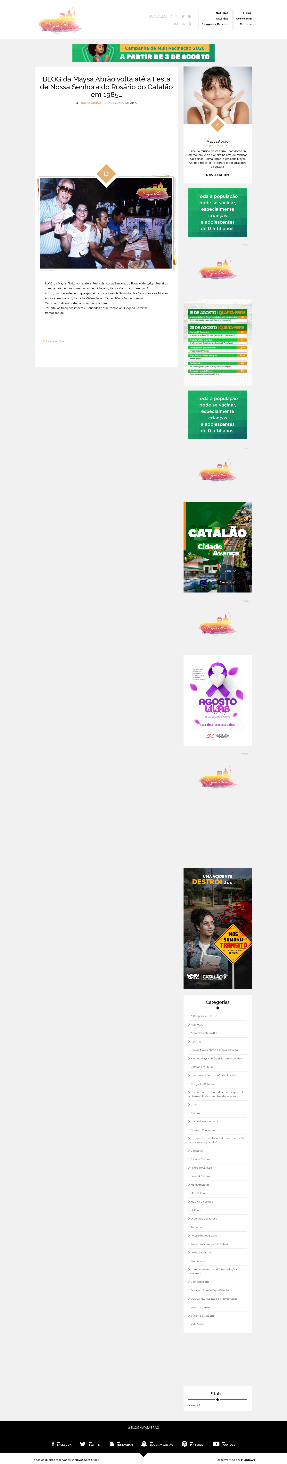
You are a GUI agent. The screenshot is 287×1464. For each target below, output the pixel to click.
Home (247, 13)
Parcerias (196, 1227)
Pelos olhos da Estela (204, 1235)
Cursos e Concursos (203, 1130)
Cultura (195, 1113)
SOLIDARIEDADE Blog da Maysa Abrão (214, 1298)
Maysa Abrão (91, 103)
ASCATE (196, 1041)
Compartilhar (55, 341)
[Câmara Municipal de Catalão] (218, 700)
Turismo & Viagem (202, 1315)
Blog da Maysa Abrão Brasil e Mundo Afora (217, 1058)
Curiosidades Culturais (204, 1121)
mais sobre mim (217, 175)
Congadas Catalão (214, 24)
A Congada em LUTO (204, 1016)
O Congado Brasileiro (204, 1218)
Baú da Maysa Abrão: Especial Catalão (214, 1050)
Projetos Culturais (201, 1252)
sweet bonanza (200, 1307)
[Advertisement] (106, 132)
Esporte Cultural (200, 1159)
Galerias (222, 18)
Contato (246, 24)
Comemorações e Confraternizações (214, 1075)
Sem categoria (200, 1281)
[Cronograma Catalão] (218, 342)
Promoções (198, 1261)
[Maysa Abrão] (60, 19)
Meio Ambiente (200, 1184)
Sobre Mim (244, 18)
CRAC (194, 1104)
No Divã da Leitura (202, 1201)
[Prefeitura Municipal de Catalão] (218, 547)
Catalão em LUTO (202, 1066)
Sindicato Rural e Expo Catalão (210, 1290)
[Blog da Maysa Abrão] (218, 268)
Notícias (222, 13)
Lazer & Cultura (200, 1176)
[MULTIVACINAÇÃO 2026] (143, 53)
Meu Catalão (198, 1193)
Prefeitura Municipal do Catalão (210, 1244)
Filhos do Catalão (201, 1167)
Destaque (197, 1150)
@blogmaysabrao (143, 1427)
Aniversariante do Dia (204, 1033)
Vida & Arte (198, 1324)
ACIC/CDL (197, 1024)
